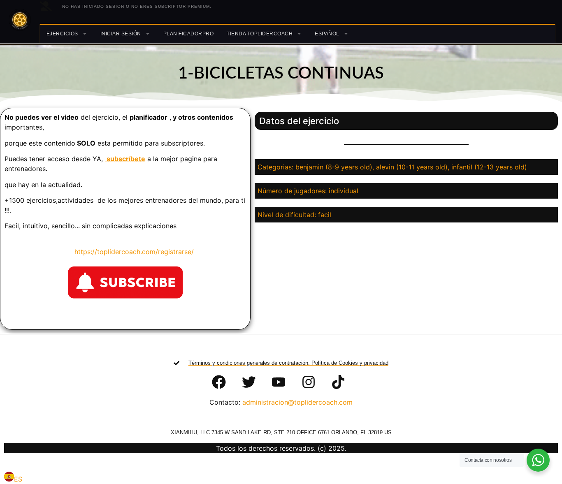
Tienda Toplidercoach (260, 34)
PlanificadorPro (188, 34)
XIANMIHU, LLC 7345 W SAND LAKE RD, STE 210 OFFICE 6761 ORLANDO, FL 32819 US (281, 432)
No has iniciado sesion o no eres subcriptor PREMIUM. (136, 6)
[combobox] (13, 478)
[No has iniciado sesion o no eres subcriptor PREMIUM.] (45, 6)
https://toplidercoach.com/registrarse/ (129, 252)
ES (18, 479)
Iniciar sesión (120, 34)
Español (327, 34)
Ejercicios (62, 34)
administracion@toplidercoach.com (297, 402)
